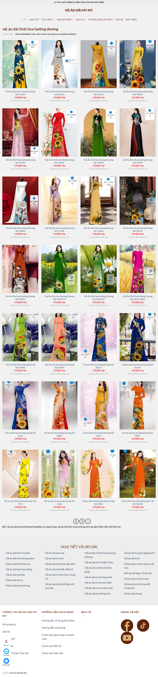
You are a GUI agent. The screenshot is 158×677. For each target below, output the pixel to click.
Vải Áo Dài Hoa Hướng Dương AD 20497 (59, 366)
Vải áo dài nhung (133, 593)
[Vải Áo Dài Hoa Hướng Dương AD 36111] (59, 64)
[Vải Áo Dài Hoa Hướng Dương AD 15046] (59, 132)
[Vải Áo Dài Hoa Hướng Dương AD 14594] (138, 132)
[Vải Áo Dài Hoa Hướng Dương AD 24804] (20, 201)
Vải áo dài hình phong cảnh (20, 558)
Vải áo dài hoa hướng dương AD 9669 (98, 434)
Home (24, 19)
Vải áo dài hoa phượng (18, 585)
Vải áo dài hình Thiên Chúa (99, 562)
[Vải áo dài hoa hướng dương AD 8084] (59, 405)
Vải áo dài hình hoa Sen (18, 552)
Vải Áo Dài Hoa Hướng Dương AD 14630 (98, 161)
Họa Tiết (34, 19)
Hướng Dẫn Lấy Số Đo (101, 19)
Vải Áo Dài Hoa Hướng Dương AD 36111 (59, 93)
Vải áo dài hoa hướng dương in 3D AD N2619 (137, 502)
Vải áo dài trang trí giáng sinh (139, 552)
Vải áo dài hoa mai (54, 552)
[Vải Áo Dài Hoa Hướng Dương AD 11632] (99, 201)
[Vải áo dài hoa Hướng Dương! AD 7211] (20, 474)
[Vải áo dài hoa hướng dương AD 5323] (59, 474)
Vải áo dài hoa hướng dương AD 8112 (20, 434)
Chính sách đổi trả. (52, 645)
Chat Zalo (6, 655)
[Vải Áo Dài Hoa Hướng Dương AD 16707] (20, 64)
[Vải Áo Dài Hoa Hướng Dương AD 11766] (59, 201)
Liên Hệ (119, 19)
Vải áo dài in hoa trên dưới (99, 587)
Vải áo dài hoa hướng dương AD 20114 (137, 366)
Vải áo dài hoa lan (54, 558)
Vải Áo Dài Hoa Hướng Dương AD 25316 (20, 161)
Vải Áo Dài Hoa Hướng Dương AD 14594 (137, 161)
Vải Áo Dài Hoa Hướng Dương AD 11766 (59, 229)
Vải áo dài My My (18, 672)
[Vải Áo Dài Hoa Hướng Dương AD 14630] (99, 132)
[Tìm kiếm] (153, 10)
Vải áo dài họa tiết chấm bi (59, 569)
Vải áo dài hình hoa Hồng (19, 569)
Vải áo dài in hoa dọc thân (98, 582)
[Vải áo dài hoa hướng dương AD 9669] (99, 405)
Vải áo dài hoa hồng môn (98, 593)
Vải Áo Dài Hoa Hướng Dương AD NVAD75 (59, 297)
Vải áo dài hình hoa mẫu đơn (60, 563)
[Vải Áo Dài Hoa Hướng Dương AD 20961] (20, 269)
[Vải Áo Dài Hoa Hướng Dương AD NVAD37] (99, 269)
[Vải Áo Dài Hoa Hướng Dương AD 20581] (20, 337)
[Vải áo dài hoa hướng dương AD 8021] (138, 405)
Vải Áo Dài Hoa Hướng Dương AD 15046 (59, 161)
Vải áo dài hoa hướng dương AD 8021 (137, 434)
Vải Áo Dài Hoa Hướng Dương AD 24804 (20, 229)
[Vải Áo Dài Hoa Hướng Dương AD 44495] (138, 64)
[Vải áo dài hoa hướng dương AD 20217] (99, 337)
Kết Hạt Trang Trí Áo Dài (15, 653)
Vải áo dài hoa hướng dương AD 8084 (59, 434)
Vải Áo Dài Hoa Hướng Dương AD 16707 (20, 93)
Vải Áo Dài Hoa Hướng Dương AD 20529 (137, 229)
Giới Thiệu (131, 19)
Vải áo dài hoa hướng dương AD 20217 (98, 366)
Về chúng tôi (9, 624)
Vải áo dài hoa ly (14, 580)
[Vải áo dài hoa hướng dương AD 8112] (20, 405)
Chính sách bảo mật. (52, 653)
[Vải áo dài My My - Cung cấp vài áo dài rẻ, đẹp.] (79, 10)
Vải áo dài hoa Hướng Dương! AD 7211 (20, 502)
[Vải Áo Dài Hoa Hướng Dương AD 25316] (20, 132)
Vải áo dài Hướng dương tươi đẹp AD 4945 (98, 502)
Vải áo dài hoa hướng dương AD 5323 (59, 502)
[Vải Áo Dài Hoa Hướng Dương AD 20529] (138, 201)
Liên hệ (6, 631)
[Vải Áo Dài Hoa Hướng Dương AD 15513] (99, 64)
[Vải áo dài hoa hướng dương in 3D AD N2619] (138, 474)
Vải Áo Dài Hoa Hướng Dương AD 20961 (20, 297)
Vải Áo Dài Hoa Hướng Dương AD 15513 (98, 93)
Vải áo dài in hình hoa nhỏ (98, 577)
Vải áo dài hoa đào (15, 574)
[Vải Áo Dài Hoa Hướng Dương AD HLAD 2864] (138, 269)
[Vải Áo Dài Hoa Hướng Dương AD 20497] (59, 337)
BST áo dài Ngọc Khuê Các (138, 573)
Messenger (6, 665)
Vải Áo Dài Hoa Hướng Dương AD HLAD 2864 (137, 297)
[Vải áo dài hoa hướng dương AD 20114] (138, 337)
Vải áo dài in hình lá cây (136, 578)
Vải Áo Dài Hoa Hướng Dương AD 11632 (98, 229)
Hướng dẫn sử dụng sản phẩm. (58, 620)
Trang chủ (7, 34)
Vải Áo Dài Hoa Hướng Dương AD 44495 (137, 93)
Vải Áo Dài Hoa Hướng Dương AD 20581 (20, 366)
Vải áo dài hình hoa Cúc (18, 563)
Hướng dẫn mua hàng (53, 627)
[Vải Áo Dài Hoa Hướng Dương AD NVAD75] (59, 269)
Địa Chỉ (6, 645)
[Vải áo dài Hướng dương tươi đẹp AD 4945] (99, 474)
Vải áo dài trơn (132, 558)
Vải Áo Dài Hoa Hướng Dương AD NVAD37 (98, 297)
